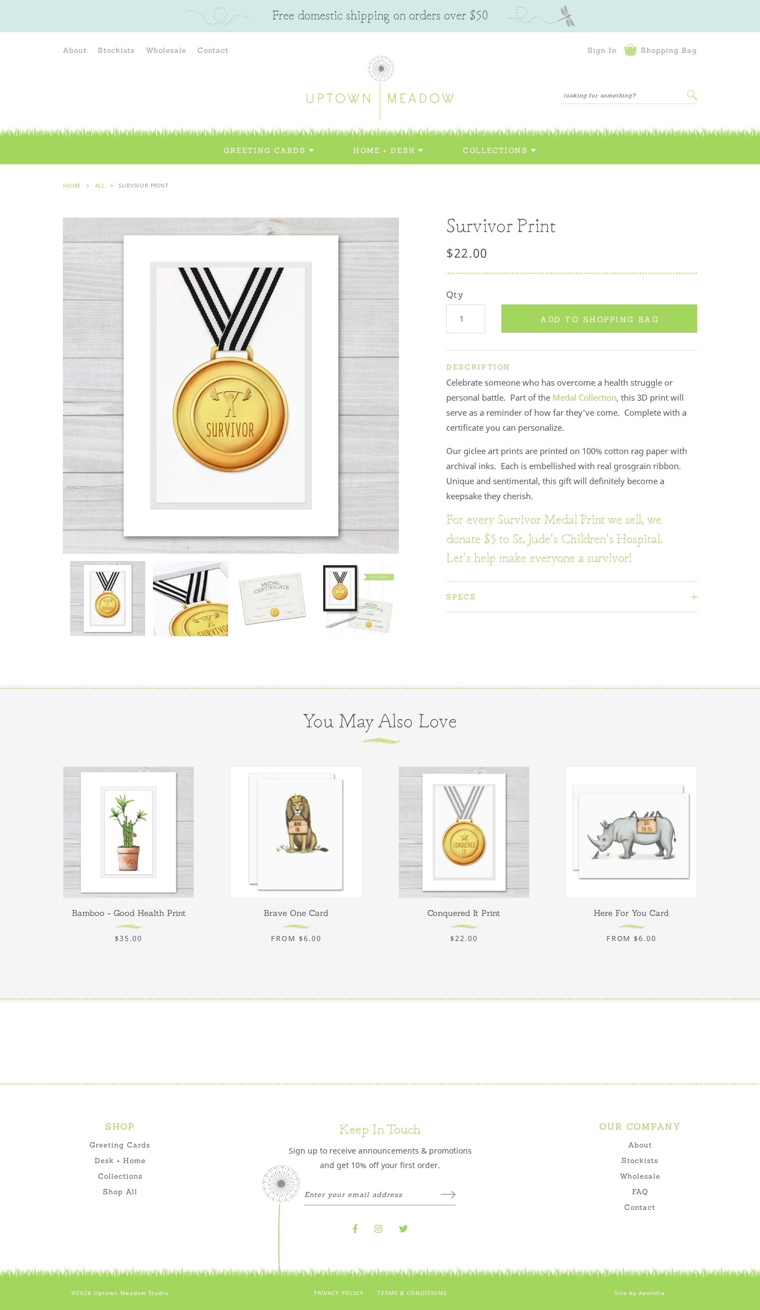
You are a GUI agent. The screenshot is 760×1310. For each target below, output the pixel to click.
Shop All (120, 1191)
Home (72, 185)
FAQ (640, 1191)
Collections (495, 150)
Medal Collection (584, 397)
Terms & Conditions (412, 1293)
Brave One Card (296, 913)
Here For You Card (631, 913)
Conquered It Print (463, 913)
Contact (213, 50)
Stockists (116, 50)
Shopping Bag (667, 50)
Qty (454, 294)
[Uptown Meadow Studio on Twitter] (403, 1228)
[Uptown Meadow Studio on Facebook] (355, 1228)
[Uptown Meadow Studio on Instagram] (378, 1228)
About (75, 50)
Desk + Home (120, 1160)
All (100, 185)
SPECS (461, 597)
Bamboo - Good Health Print (129, 913)
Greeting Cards (264, 150)
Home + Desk (384, 150)
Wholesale (166, 50)
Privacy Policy (339, 1293)
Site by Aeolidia (640, 1293)
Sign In (602, 50)
